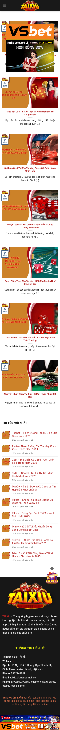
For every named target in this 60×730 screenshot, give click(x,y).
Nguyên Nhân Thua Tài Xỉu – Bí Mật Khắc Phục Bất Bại (30, 395)
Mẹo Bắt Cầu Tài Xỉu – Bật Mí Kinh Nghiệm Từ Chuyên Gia (30, 113)
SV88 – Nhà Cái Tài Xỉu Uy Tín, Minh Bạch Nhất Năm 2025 (32, 475)
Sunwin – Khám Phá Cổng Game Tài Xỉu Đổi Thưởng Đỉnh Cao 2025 (32, 542)
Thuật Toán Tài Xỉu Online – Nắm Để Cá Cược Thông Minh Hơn (30, 226)
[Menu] (4, 5)
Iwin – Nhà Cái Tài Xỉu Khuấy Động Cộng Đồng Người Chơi (32, 528)
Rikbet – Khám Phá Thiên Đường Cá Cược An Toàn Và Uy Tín (32, 501)
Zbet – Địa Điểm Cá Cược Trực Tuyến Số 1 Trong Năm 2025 (33, 461)
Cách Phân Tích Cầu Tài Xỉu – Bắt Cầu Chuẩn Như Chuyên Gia (30, 282)
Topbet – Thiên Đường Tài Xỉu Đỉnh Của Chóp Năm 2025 (34, 434)
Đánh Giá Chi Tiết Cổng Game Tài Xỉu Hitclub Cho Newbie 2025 (33, 555)
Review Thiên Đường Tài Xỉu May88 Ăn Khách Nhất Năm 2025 (34, 448)
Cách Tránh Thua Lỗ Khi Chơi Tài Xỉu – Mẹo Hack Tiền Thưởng (30, 339)
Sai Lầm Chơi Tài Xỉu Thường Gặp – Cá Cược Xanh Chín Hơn (30, 169)
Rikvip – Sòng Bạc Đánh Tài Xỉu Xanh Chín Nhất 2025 (33, 515)
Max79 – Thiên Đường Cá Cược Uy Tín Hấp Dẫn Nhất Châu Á (34, 488)
